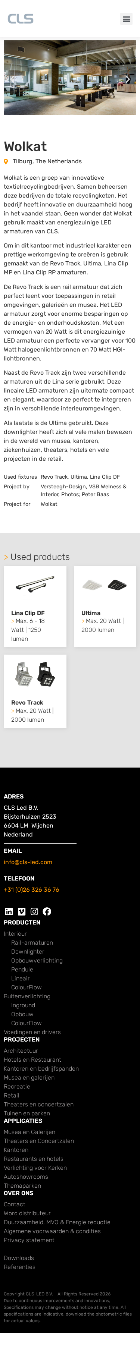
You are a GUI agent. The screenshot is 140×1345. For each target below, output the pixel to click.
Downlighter (27, 951)
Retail (11, 1095)
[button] (126, 19)
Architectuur (21, 1050)
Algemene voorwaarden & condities (52, 1231)
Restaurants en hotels (33, 1158)
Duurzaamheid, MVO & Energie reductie (57, 1222)
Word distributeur (27, 1213)
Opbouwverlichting (37, 960)
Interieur (15, 933)
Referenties (19, 1266)
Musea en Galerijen (29, 1131)
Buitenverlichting (27, 996)
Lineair (20, 978)
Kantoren (16, 1149)
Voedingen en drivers (32, 1032)
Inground (23, 1005)
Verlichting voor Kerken (35, 1167)
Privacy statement (29, 1240)
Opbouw (22, 1014)
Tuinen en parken (27, 1113)
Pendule (22, 969)
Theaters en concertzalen (39, 1104)
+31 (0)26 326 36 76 (31, 889)
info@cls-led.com (28, 862)
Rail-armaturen (32, 942)
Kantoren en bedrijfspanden (41, 1068)
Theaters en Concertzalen (39, 1140)
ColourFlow (26, 987)
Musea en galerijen (29, 1077)
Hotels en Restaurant (32, 1059)
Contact (14, 1204)
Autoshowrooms (26, 1176)
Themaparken (22, 1185)
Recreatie (17, 1086)
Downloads (19, 1257)
